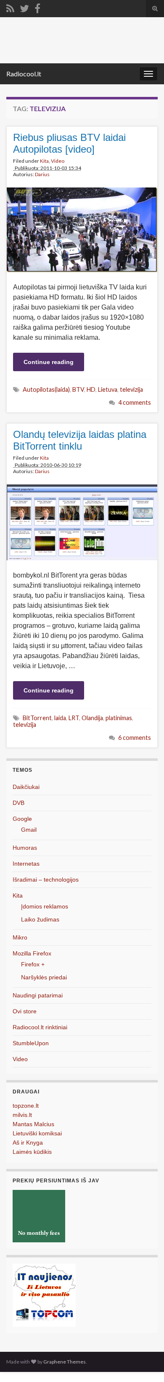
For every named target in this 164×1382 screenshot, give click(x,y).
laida (60, 717)
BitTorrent (37, 717)
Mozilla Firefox (32, 953)
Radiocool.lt (23, 74)
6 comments (134, 737)
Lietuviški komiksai (37, 1133)
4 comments (134, 402)
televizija (131, 389)
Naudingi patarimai (38, 995)
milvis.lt (22, 1114)
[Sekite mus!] (24, 7)
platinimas (119, 717)
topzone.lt (26, 1105)
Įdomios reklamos (44, 906)
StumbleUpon (31, 1043)
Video (57, 161)
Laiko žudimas (40, 919)
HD (91, 389)
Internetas (26, 863)
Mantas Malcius (33, 1124)
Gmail (29, 829)
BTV (78, 389)
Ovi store (25, 1011)
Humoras (25, 847)
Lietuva (107, 389)
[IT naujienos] (44, 1294)
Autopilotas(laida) (46, 389)
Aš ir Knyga (28, 1142)
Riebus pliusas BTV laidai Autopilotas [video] (69, 143)
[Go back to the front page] (82, 40)
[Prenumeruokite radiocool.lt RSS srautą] (10, 7)
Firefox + (33, 964)
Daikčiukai (26, 786)
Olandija (92, 717)
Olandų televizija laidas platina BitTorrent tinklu (79, 440)
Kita (44, 161)
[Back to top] (145, 1363)
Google (22, 818)
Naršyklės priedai (44, 977)
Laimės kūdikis (32, 1151)
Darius (42, 174)
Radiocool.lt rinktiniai (40, 1027)
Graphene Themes (64, 1362)
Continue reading (49, 362)
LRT (74, 717)
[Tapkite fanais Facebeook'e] (37, 7)
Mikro (20, 937)
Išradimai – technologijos (46, 879)
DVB (18, 802)
